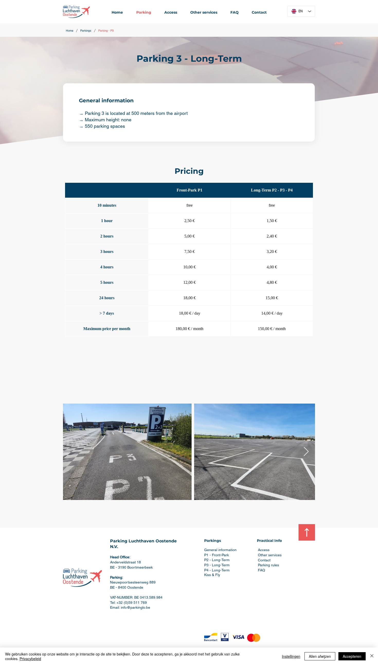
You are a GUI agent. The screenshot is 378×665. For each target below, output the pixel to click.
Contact (264, 560)
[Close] (372, 656)
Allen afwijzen (320, 656)
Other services (270, 555)
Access (263, 550)
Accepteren (352, 656)
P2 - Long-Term (217, 560)
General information (220, 550)
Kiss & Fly (212, 575)
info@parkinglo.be (135, 607)
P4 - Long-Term (217, 570)
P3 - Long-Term (217, 565)
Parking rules (268, 565)
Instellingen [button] (291, 656)
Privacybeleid (30, 658)
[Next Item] (306, 452)
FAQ (261, 570)
